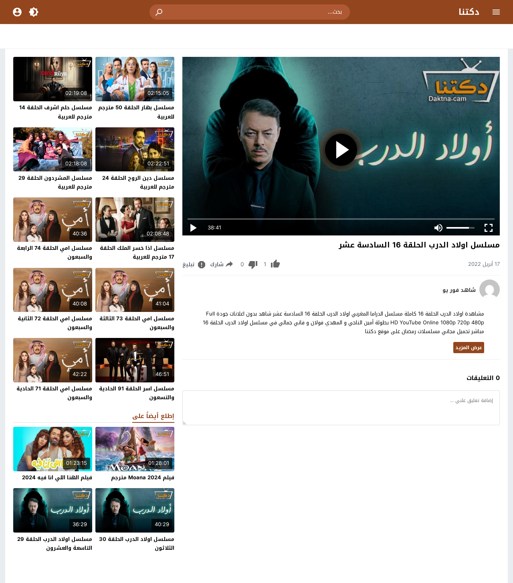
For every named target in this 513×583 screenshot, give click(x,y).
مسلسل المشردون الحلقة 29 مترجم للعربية (55, 182)
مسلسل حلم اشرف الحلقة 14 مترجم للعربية (55, 112)
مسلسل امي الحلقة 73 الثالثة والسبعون (136, 323)
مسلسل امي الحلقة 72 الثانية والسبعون (55, 323)
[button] (159, 12)
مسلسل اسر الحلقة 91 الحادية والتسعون (136, 393)
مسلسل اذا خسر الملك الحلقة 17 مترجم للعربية (137, 252)
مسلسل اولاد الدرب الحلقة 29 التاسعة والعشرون (54, 543)
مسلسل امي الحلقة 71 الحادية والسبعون (54, 393)
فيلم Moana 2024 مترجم (142, 477)
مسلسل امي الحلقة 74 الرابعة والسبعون (54, 252)
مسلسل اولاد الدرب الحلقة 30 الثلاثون (136, 543)
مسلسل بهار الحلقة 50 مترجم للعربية (136, 112)
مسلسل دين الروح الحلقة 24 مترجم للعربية (138, 182)
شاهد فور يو (459, 290)
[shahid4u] (489, 298)
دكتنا (468, 12)
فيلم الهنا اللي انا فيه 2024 (57, 477)
